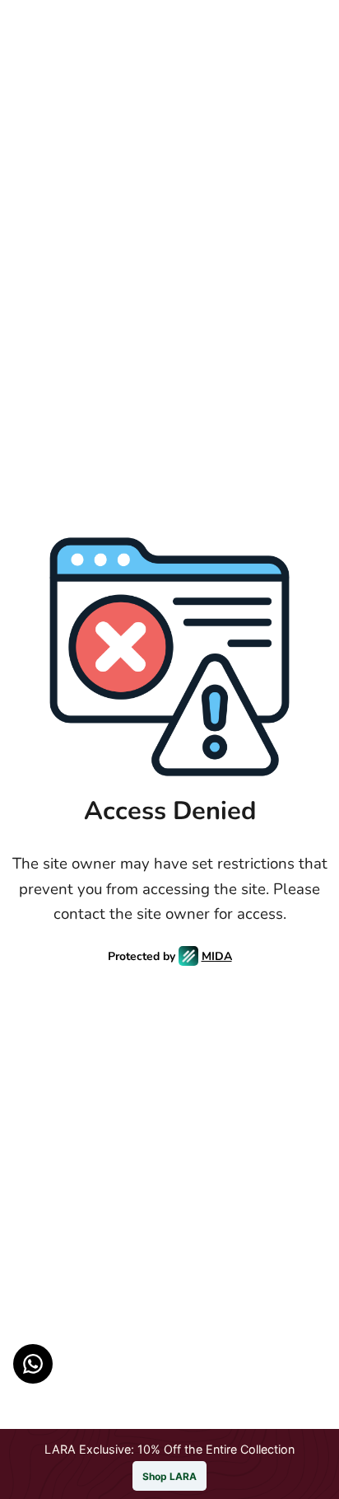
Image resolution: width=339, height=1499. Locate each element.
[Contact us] (33, 1364)
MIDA (217, 956)
